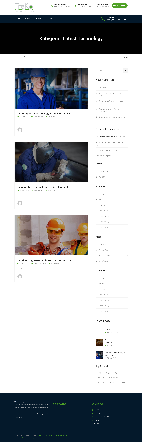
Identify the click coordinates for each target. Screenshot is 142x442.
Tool (123, 382)
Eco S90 (97, 410)
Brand (108, 373)
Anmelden (102, 245)
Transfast (97, 420)
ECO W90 (97, 413)
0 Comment (52, 117)
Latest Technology (40, 263)
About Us (28, 18)
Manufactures (113, 378)
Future (117, 373)
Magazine (101, 378)
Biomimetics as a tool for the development (42, 187)
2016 (99, 373)
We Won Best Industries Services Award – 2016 (110, 94)
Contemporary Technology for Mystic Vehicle (44, 113)
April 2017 (102, 177)
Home (18, 18)
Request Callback (119, 5)
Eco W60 (97, 424)
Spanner (109, 156)
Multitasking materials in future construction (44, 260)
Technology (113, 382)
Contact (50, 18)
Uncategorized (104, 227)
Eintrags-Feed (103, 250)
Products (39, 18)
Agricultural (103, 194)
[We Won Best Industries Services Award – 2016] (99, 342)
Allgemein (102, 200)
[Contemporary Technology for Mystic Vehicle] (99, 355)
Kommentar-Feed (105, 255)
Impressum (40, 435)
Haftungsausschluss (61, 435)
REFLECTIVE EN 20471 (102, 417)
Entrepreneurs (38, 117)
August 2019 (103, 172)
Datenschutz (49, 435)
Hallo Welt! (102, 88)
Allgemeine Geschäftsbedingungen (26, 438)
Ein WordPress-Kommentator (105, 137)
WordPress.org (104, 261)
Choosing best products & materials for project (112, 118)
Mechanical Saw (111, 150)
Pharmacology (104, 222)
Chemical (102, 205)
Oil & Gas (101, 382)
